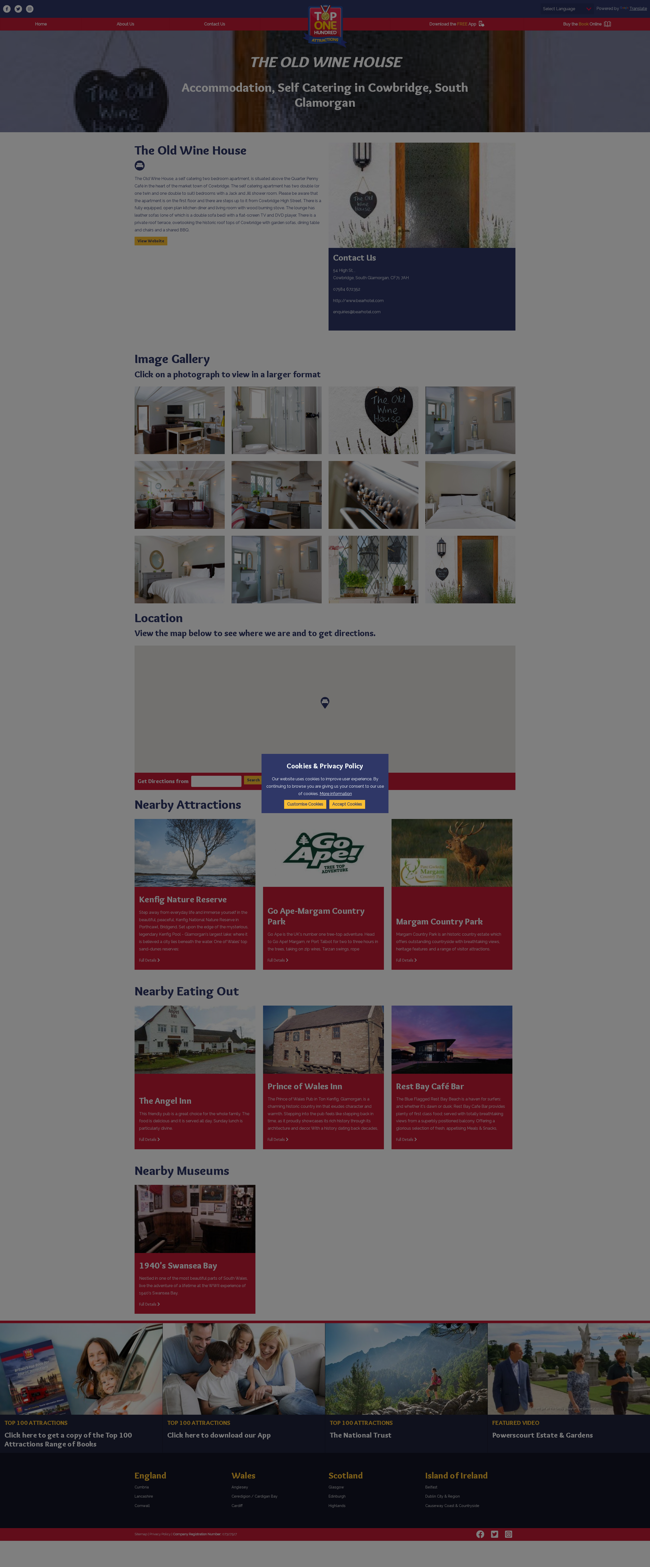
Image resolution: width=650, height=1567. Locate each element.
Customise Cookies (305, 804)
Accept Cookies (347, 804)
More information (336, 793)
